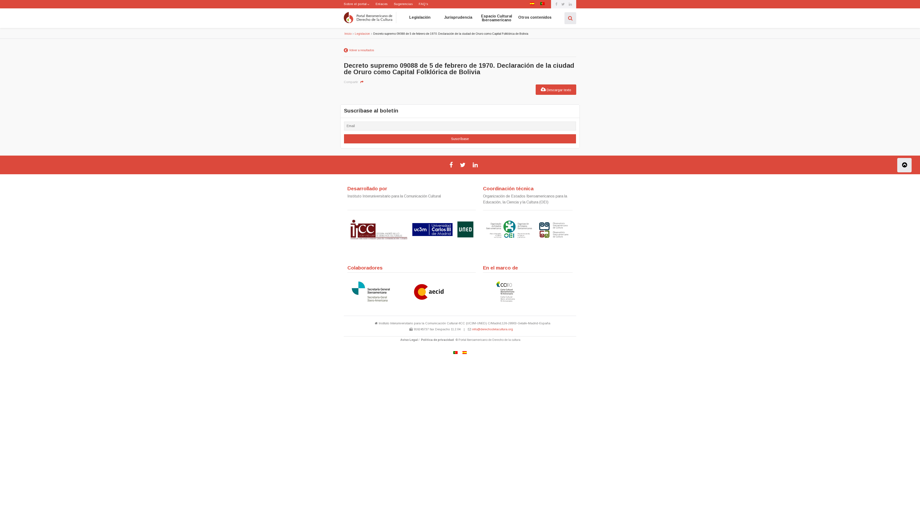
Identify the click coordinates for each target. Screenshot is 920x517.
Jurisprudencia (458, 17)
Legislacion (362, 33)
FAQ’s (423, 4)
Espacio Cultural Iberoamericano (496, 18)
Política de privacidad (437, 340)
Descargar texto (558, 90)
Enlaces (382, 4)
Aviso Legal (409, 340)
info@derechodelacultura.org (492, 329)
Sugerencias (403, 4)
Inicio (348, 33)
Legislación (420, 17)
